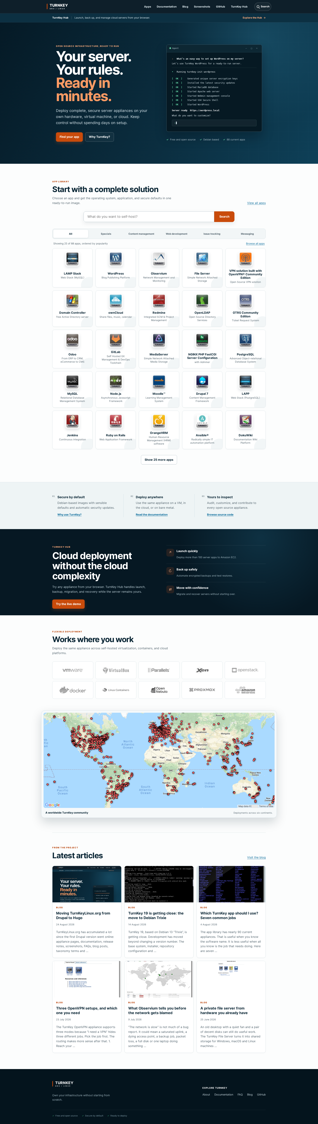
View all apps (256, 203)
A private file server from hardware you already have (224, 1010)
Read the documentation (152, 514)
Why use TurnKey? (69, 514)
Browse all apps (255, 243)
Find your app (69, 137)
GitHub (220, 6)
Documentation (167, 6)
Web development (176, 233)
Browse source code (220, 514)
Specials (106, 233)
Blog (185, 6)
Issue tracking (212, 233)
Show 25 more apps (159, 459)
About (206, 1094)
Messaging (247, 233)
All (70, 233)
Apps (147, 6)
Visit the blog (256, 857)
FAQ (240, 1094)
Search (224, 216)
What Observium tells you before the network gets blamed (157, 1010)
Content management (141, 233)
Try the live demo (68, 604)
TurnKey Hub (239, 6)
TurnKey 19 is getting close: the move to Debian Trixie (156, 915)
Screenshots (202, 6)
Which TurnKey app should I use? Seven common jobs (229, 915)
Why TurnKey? (99, 137)
